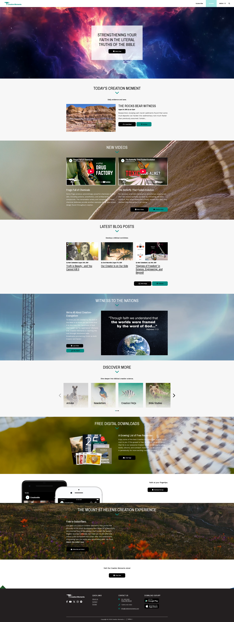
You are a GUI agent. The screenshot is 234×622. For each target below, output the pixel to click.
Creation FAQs (159, 209)
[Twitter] (74, 602)
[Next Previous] (60, 395)
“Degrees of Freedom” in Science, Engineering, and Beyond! (149, 269)
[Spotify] (81, 602)
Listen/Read (128, 124)
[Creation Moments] (13, 3)
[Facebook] (67, 602)
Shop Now (118, 575)
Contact (94, 602)
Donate (94, 604)
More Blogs (144, 284)
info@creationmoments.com (130, 608)
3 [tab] (118, 410)
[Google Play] (151, 600)
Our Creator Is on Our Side (114, 266)
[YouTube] (70, 602)
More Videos (140, 209)
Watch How (118, 51)
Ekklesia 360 (129, 619)
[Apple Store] (151, 606)
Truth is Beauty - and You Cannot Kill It (79, 267)
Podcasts (160, 284)
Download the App (158, 490)
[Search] (229, 3)
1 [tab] (115, 410)
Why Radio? (76, 351)
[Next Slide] (174, 395)
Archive (145, 124)
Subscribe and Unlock (78, 549)
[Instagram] (78, 602)
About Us (95, 599)
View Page (128, 458)
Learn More (75, 346)
